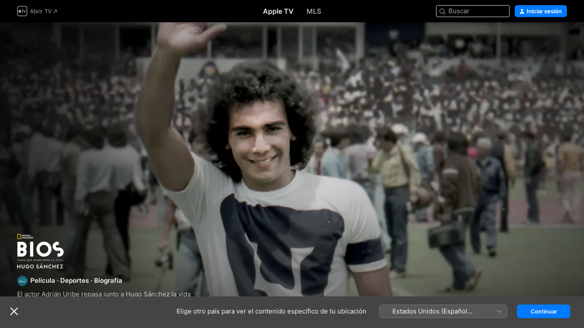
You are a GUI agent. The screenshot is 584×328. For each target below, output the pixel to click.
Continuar (544, 311)
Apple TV (278, 11)
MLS (314, 11)
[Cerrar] (14, 311)
